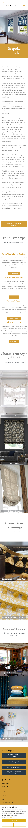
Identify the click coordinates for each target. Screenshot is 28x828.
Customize (7, 825)
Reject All (20, 825)
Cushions (5, 705)
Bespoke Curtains (9, 672)
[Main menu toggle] (24, 5)
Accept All (14, 820)
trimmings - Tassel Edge (13, 579)
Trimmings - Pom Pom (12, 617)
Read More (9, 817)
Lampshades (6, 738)
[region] (14, 816)
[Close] (26, 806)
